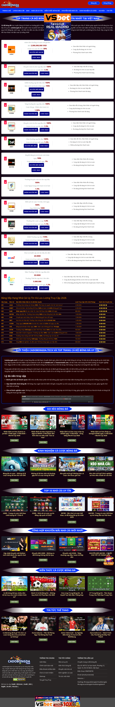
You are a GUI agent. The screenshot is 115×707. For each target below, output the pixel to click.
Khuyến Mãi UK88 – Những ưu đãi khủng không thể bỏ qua (43, 554)
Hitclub (14, 687)
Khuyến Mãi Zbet (30, 146)
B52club (19, 684)
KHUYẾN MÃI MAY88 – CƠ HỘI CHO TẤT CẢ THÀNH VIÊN (100, 554)
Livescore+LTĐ (18, 10)
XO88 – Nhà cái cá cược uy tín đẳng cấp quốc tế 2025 (43, 514)
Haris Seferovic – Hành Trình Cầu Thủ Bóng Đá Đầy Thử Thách (100, 635)
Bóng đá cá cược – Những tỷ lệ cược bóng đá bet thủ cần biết (14, 474)
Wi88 (29, 237)
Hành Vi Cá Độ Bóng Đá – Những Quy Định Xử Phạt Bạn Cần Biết (43, 594)
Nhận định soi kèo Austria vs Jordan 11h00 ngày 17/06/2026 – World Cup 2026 (14, 434)
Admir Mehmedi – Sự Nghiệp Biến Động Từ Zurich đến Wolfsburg (72, 635)
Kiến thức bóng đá (52, 10)
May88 (27, 155)
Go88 (25, 684)
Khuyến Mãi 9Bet (30, 288)
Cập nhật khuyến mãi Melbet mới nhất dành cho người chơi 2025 (14, 555)
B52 (30, 684)
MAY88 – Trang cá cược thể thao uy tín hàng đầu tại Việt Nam (100, 514)
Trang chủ (6, 10)
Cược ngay (36, 57)
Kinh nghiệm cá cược (88, 10)
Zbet (28, 139)
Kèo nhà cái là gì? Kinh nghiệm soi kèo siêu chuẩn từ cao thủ (100, 474)
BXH (27, 10)
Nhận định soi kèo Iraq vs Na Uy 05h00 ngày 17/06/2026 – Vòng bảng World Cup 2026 (72, 434)
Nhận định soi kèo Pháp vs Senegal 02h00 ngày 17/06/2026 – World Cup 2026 (100, 434)
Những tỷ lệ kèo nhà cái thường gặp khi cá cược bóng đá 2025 (43, 474)
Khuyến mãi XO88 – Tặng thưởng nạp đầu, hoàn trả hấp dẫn (72, 555)
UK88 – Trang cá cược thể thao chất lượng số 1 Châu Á (14, 514)
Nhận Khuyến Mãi (30, 73)
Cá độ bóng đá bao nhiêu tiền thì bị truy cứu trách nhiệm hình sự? (14, 595)
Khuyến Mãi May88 (36, 52)
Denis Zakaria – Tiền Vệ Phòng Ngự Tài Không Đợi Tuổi (43, 634)
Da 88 (9, 687)
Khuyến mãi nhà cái (70, 10)
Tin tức (110, 10)
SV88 (26, 83)
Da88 (13, 684)
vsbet (26, 42)
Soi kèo (102, 10)
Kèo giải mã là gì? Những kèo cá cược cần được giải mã (72, 474)
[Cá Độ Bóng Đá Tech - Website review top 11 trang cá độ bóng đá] (10, 4)
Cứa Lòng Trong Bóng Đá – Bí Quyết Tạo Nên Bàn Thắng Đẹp (71, 594)
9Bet (27, 272)
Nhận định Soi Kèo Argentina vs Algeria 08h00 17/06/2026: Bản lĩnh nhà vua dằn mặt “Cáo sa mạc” (43, 434)
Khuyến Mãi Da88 (30, 263)
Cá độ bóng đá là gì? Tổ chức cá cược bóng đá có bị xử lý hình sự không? (14, 635)
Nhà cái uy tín (36, 10)
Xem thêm (14, 440)
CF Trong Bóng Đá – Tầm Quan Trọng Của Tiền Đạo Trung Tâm (100, 594)
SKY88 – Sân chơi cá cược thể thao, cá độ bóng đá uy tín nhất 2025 (72, 515)
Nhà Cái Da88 (29, 253)
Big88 (3, 687)
